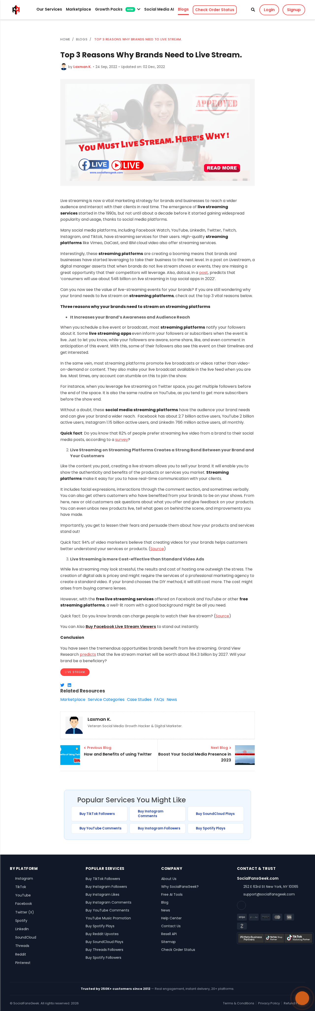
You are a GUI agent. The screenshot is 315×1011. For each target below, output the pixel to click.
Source (157, 549)
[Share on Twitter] (62, 685)
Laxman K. (82, 66)
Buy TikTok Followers (97, 813)
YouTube (23, 895)
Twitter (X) (24, 912)
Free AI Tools (172, 894)
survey (121, 439)
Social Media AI (159, 9)
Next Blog (219, 747)
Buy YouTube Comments (100, 828)
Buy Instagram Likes (102, 894)
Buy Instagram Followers (159, 828)
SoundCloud (25, 937)
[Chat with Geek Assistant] (302, 998)
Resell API (169, 933)
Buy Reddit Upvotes (102, 933)
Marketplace (78, 9)
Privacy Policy (269, 1003)
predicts (88, 654)
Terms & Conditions (238, 1003)
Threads (22, 945)
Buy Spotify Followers (103, 957)
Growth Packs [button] (114, 9)
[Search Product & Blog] (253, 10)
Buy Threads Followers (104, 949)
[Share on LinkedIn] (69, 685)
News (172, 699)
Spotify (21, 920)
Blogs (183, 9)
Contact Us (171, 926)
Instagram (24, 878)
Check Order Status (214, 9)
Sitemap (168, 941)
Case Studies (139, 699)
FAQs (159, 699)
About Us (168, 878)
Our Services (49, 9)
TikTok (20, 886)
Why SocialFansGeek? (180, 886)
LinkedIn (22, 929)
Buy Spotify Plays (210, 828)
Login (269, 10)
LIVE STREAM (75, 672)
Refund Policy (294, 1003)
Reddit (20, 954)
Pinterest (23, 962)
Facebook (23, 903)
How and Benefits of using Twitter (118, 754)
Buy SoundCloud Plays (215, 813)
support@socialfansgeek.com (269, 894)
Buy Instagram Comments (150, 814)
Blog (164, 902)
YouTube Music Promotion (108, 918)
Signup (294, 10)
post (203, 272)
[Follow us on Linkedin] (241, 905)
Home (65, 39)
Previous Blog (99, 747)
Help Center (171, 918)
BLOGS (82, 39)
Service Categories (106, 699)
